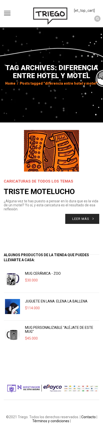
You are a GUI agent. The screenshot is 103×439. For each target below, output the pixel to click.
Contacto (88, 417)
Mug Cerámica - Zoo (43, 273)
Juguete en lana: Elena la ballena (56, 301)
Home (10, 83)
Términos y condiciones (50, 421)
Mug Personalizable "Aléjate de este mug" (59, 330)
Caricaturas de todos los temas (38, 181)
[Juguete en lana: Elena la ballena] (12, 306)
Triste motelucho (39, 191)
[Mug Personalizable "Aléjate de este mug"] (12, 334)
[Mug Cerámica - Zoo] (12, 278)
